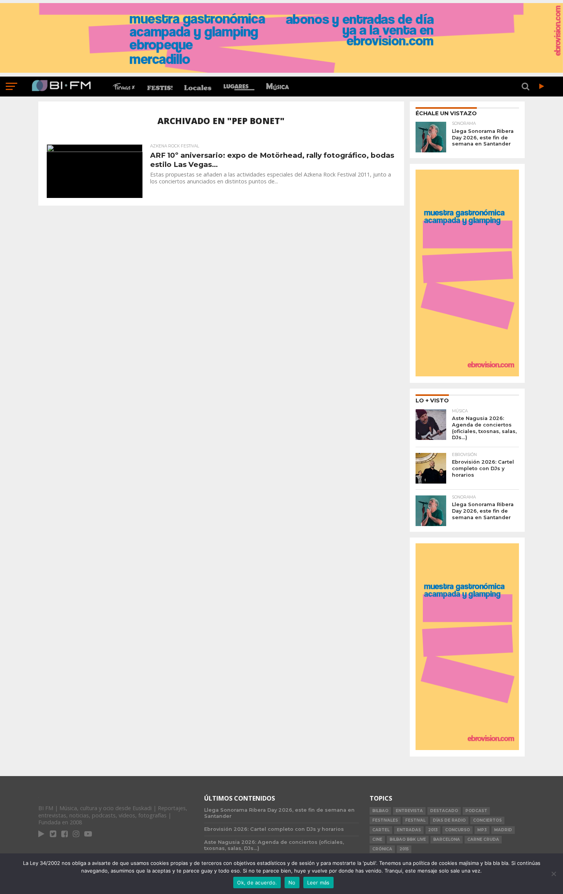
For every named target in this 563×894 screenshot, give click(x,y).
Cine (377, 839)
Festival (415, 820)
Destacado (444, 810)
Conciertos (487, 820)
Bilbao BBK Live (408, 839)
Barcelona (446, 839)
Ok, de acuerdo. (257, 882)
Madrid (503, 829)
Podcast (476, 810)
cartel (381, 829)
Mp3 (482, 829)
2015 (404, 849)
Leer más (318, 882)
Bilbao (380, 810)
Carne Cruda (483, 839)
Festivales (385, 820)
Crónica (382, 849)
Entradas (409, 829)
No (292, 882)
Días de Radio (449, 820)
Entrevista (409, 810)
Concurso (457, 829)
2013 (433, 829)
